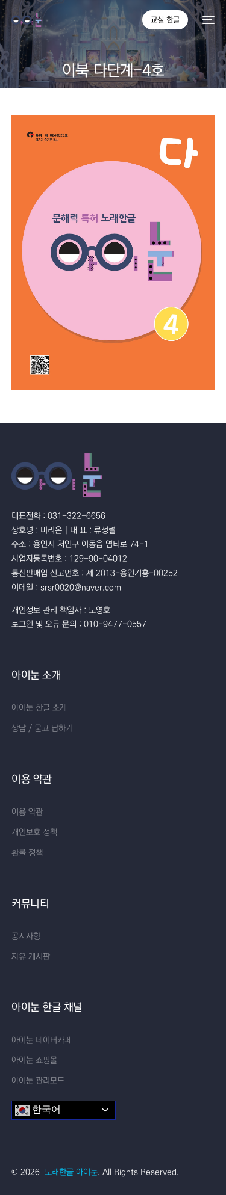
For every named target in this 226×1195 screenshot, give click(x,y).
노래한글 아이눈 (71, 1172)
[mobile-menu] (207, 20)
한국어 (45, 1109)
